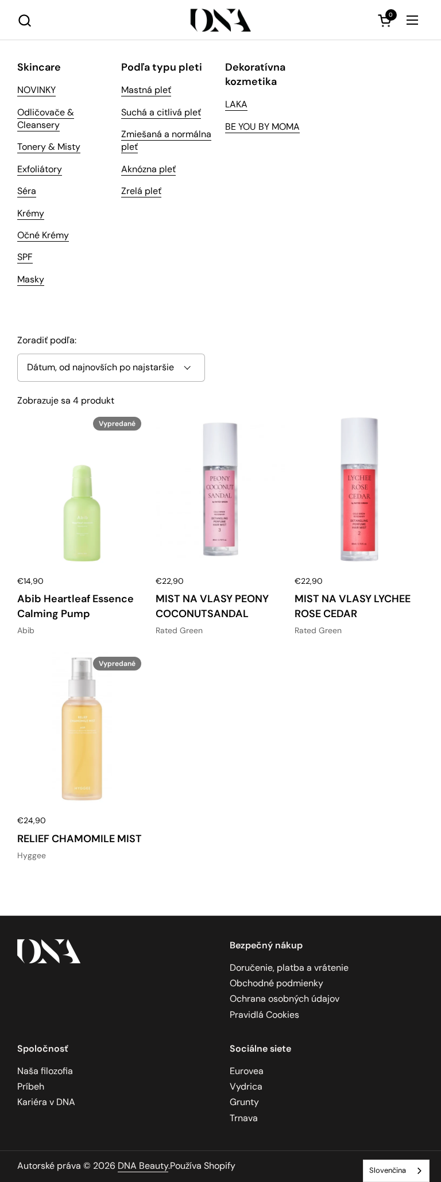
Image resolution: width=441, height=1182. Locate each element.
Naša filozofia (45, 1071)
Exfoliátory (39, 169)
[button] (24, 20)
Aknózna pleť (148, 169)
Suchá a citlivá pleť (161, 112)
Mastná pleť (146, 90)
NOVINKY (36, 90)
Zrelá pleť (141, 191)
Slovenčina (387, 1170)
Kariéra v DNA (46, 1102)
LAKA (236, 104)
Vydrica (246, 1086)
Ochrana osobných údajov (284, 999)
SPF (25, 257)
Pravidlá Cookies (264, 1015)
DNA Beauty (143, 1166)
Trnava (244, 1118)
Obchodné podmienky (276, 983)
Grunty (244, 1102)
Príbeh (30, 1086)
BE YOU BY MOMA (262, 127)
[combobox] (396, 1171)
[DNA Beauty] (221, 20)
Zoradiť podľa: (46, 340)
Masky (30, 279)
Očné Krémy (43, 235)
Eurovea (247, 1071)
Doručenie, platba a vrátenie (289, 968)
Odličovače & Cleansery (45, 118)
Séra (26, 191)
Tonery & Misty (48, 147)
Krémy (30, 213)
